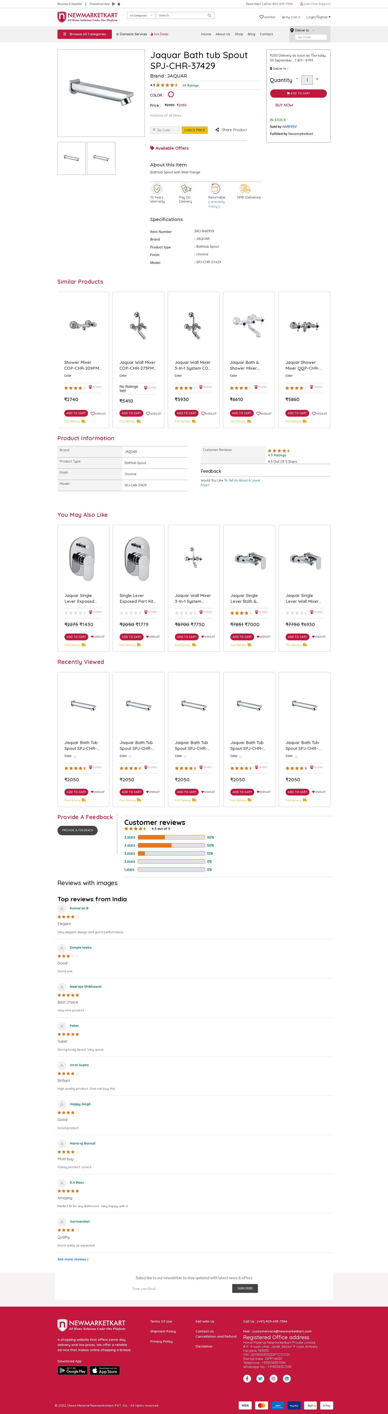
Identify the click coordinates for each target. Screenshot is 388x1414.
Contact (266, 34)
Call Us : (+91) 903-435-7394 (265, 1321)
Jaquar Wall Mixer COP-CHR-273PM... (82, 365)
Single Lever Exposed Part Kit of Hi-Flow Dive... (81, 598)
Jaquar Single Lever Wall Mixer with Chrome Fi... (247, 598)
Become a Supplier (69, 4)
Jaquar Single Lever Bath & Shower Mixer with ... (193, 598)
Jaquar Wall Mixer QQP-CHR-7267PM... (303, 365)
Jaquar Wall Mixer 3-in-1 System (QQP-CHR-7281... (138, 598)
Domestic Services (133, 34)
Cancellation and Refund (216, 1336)
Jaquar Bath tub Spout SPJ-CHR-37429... (81, 745)
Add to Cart (300, 93)
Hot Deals (160, 34)
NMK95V (289, 126)
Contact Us (205, 1331)
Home (206, 34)
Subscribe (245, 1288)
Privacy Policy (161, 1341)
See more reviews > (72, 1259)
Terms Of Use (161, 1321)
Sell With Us (205, 1321)
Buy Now (284, 105)
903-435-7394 (282, 4)
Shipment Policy (163, 1331)
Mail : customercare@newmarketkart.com (277, 1331)
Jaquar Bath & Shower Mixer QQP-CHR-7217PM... (189, 365)
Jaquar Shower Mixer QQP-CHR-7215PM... (247, 365)
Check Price (194, 130)
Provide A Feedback (77, 830)
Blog (251, 34)
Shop (239, 34)
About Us (223, 34)
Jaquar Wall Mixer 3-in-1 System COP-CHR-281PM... (138, 365)
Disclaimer (204, 1346)
